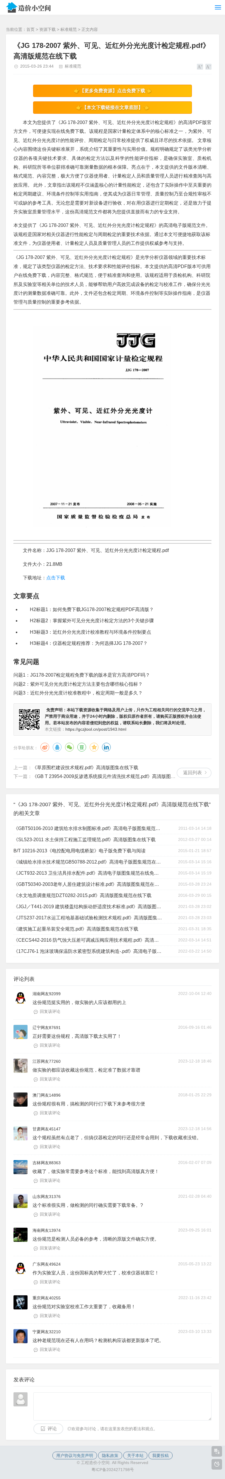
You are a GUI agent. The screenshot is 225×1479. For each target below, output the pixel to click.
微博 (44, 747)
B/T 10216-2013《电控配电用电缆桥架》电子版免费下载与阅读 (79, 850)
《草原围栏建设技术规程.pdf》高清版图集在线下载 (85, 767)
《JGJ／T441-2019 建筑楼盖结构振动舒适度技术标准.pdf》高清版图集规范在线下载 (87, 906)
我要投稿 (160, 1455)
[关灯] (217, 1464)
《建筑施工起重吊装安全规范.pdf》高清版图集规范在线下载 (75, 928)
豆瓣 (81, 747)
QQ (57, 747)
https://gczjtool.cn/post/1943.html (95, 729)
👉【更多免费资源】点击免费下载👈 (112, 90)
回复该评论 (50, 1011)
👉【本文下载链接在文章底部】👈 (112, 107)
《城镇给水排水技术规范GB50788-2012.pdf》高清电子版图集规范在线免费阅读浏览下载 (87, 861)
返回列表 (192, 772)
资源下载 (47, 29)
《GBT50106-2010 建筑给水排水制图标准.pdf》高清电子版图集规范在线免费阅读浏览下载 (87, 828)
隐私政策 (110, 1455)
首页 (30, 29)
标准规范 (68, 29)
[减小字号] (208, 67)
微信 (69, 747)
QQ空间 (94, 747)
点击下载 (55, 577)
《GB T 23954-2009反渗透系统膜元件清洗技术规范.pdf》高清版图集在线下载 (113, 776)
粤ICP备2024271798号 (112, 1469)
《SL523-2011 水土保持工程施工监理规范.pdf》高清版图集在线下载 (84, 839)
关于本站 (135, 1455)
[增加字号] (200, 67)
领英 (106, 747)
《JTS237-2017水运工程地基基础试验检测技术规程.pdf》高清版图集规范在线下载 (87, 917)
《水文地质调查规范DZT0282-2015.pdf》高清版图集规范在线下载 (82, 895)
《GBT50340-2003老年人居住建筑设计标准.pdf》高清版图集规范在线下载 (87, 884)
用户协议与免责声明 (74, 1455)
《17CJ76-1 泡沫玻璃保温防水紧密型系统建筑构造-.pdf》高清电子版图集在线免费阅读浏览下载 (87, 951)
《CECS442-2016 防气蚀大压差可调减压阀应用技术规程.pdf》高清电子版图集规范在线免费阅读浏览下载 (87, 940)
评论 (52, 1428)
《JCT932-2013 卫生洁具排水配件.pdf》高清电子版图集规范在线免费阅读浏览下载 (87, 873)
